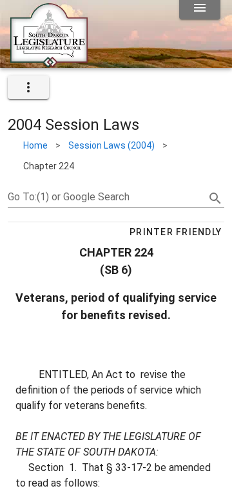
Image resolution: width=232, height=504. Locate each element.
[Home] (49, 63)
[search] (215, 198)
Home (35, 145)
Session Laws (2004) (111, 145)
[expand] (28, 87)
